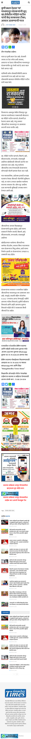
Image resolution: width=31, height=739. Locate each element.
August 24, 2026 (13, 526)
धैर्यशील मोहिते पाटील (9, 510)
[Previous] (14, 674)
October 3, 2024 (22, 25)
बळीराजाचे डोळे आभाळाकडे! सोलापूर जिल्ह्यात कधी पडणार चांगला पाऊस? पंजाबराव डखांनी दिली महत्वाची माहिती (18, 561)
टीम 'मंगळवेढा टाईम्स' (11, 25)
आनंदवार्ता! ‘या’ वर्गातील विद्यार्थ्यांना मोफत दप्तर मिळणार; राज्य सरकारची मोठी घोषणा (18, 603)
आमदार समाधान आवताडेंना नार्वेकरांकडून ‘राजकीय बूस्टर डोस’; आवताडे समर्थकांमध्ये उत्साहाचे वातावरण (18, 542)
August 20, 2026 (13, 599)
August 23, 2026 (13, 546)
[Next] (17, 674)
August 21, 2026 (13, 588)
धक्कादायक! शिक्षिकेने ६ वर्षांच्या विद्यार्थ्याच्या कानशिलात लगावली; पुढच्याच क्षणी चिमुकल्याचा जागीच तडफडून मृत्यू (19, 666)
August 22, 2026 (13, 578)
